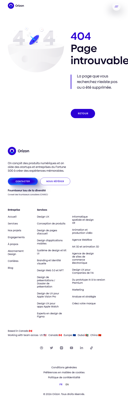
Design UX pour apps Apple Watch (48, 305)
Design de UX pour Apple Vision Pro (48, 295)
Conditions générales (64, 367)
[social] (41, 347)
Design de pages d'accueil (47, 232)
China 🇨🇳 (95, 335)
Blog (10, 268)
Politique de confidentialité (64, 377)
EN (67, 384)
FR (60, 384)
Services (13, 223)
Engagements (16, 237)
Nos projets (14, 230)
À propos (13, 244)
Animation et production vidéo (82, 231)
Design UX (43, 216)
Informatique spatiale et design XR (83, 220)
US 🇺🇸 (43, 335)
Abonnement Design (16, 253)
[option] (67, 384)
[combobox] (61, 384)
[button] (116, 6)
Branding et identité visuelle (49, 262)
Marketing (78, 289)
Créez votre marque (84, 303)
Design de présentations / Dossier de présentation (46, 282)
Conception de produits (51, 223)
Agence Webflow (82, 239)
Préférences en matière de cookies (64, 372)
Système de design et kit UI (51, 252)
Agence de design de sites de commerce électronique (83, 258)
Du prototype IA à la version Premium (88, 281)
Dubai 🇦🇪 (83, 335)
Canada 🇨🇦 (55, 335)
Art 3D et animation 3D (85, 246)
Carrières (13, 261)
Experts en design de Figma (49, 315)
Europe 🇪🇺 (70, 335)
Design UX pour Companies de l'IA (83, 271)
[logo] (17, 5)
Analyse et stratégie (84, 296)
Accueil (12, 216)
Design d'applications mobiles (50, 242)
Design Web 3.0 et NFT (50, 270)
